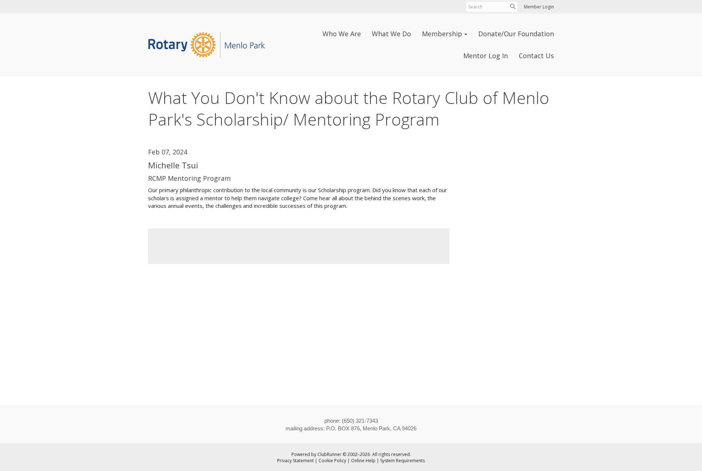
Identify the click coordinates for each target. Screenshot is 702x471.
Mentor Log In (485, 55)
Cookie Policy (332, 460)
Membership (442, 33)
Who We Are (341, 33)
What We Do (391, 33)
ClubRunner (329, 454)
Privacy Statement (295, 460)
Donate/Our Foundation (516, 33)
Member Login (539, 7)
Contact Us (536, 55)
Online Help (363, 460)
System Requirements (402, 460)
